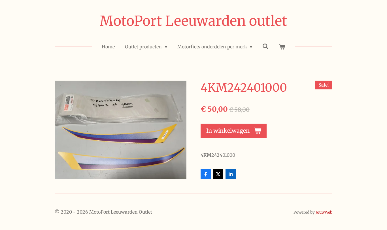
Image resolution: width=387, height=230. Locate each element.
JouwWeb (324, 212)
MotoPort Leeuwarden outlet (193, 20)
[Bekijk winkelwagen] (282, 46)
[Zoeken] (265, 46)
